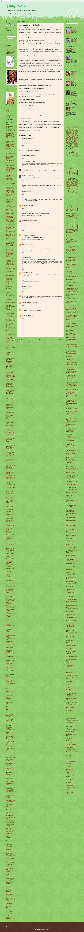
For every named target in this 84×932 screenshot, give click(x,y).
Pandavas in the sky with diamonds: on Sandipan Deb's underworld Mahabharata (71, 259)
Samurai (71, 191)
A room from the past (69, 783)
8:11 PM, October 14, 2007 (30, 191)
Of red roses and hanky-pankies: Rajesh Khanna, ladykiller (10, 340)
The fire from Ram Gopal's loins (9, 531)
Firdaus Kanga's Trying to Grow (71, 492)
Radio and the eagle (9, 804)
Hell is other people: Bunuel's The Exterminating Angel (9, 373)
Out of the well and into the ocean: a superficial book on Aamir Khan (71, 311)
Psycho (72, 183)
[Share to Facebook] (38, 130)
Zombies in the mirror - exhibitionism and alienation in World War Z (71, 255)
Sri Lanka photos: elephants (70, 721)
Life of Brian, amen (9, 670)
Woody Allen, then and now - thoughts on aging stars (10, 237)
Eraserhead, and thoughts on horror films (10, 625)
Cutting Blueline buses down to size (10, 784)
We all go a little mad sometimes (9, 416)
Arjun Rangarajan (25, 302)
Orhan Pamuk (71, 179)
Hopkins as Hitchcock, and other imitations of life (10, 235)
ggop (22, 205)
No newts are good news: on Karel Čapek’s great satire (71, 383)
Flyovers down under (9, 736)
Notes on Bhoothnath (9, 500)
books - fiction (70, 210)
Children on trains (9, 795)
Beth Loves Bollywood (10, 854)
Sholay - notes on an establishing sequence (10, 316)
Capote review (8, 614)
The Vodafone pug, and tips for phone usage (10, 789)
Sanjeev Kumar (68, 192)
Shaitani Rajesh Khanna (72, 193)
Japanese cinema (75, 156)
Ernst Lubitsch (74, 140)
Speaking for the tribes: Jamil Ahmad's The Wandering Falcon (71, 385)
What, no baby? (9, 833)
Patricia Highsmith (73, 181)
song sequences (69, 229)
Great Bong (8, 874)
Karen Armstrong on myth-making (71, 632)
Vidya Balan (76, 203)
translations (73, 230)
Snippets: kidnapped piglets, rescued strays (70, 380)
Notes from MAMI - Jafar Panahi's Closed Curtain (10, 160)
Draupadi (74, 138)
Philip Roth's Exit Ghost (70, 536)
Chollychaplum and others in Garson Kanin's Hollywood (71, 416)
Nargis (75, 171)
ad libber (23, 175)
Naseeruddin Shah (70, 172)
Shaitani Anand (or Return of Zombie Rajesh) (10, 264)
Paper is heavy (8, 809)
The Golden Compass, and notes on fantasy (10, 516)
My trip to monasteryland (70, 775)
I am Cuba (8, 292)
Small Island (68, 684)
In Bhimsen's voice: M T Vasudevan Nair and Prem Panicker (70, 453)
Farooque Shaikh (69, 141)
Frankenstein (68, 142)
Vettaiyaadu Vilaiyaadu (10, 568)
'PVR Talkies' (8, 728)
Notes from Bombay (69, 738)
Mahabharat (68, 164)
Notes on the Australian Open (71, 730)
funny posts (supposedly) (72, 218)
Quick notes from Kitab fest (70, 611)
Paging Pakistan (68, 485)
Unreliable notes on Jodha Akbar (9, 511)
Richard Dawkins (75, 187)
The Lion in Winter (9, 533)
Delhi (73, 135)
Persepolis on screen (9, 497)
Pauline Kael (68, 182)
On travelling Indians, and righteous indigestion (70, 49)
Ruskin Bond (68, 189)
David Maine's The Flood (70, 673)
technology (75, 229)
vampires (71, 231)
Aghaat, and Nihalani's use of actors (10, 455)
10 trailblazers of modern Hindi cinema (10, 223)
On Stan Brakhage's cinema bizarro (9, 226)
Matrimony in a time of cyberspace (10, 716)
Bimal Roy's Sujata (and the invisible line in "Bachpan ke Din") (10, 214)
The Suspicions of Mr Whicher (71, 468)
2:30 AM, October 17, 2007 (30, 286)
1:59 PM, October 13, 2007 (28, 148)
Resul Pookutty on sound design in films (10, 228)
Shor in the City (8, 330)
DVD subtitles (8, 770)
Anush (23, 148)
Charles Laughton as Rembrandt (9, 441)
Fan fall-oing (68, 791)
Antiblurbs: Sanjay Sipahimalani (9, 851)
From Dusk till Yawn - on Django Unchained (10, 210)
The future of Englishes (70, 707)
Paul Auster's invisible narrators (71, 570)
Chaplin (67, 133)
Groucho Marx (75, 144)
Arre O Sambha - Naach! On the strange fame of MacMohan (10, 194)
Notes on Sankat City (9, 459)
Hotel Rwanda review (10, 649)
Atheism (70, 130)
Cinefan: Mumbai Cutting (10, 487)
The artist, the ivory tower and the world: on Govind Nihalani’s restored (74, 40)
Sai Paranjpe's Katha (9, 560)
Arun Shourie (72, 129)
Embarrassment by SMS (10, 772)
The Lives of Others (9, 482)
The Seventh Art (9, 911)
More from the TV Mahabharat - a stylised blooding (74, 30)
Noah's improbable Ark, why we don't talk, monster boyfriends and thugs (71, 413)
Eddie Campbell (68, 139)
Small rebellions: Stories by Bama (71, 582)
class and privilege (69, 214)
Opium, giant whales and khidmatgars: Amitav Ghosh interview (70, 511)
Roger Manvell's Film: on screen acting (10, 639)
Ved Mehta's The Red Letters (71, 697)
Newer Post (20, 339)
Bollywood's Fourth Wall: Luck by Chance (10, 473)
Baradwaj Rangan (9, 853)
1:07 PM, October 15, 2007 (32, 220)
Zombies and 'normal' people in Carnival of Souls (9, 405)
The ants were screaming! (10, 580)
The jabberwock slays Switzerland (10, 825)
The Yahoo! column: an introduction (10, 418)
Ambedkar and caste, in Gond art (71, 351)
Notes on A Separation (10, 271)
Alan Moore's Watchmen (70, 596)
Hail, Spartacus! (9, 629)
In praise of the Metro (9, 727)
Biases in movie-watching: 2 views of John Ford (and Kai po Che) (10, 168)
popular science (68, 225)
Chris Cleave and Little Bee (70, 477)
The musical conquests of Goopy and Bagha (10, 359)
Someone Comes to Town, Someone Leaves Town (70, 592)
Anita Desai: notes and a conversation (70, 540)
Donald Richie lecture (10, 646)
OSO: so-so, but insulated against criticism (10, 523)
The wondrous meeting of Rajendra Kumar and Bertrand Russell (10, 319)
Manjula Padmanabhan (72, 166)
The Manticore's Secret (70, 636)
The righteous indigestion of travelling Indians (10, 801)
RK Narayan (72, 184)
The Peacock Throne (69, 569)
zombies (72, 232)
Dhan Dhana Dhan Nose (10, 513)
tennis (67, 230)
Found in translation (69, 239)
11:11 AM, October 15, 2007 (28, 211)
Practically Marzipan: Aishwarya (9, 891)
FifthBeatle (23, 315)
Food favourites (68, 755)
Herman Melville (68, 147)
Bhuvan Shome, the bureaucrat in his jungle (10, 173)
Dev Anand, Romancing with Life (71, 548)
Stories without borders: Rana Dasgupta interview (71, 694)
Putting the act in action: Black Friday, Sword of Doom (10, 284)
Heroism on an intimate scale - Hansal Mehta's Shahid (10, 157)
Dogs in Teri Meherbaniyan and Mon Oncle (10, 393)
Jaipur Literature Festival (71, 155)
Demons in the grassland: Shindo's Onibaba (10, 439)
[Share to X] (37, 130)
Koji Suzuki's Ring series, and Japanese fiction (71, 542)
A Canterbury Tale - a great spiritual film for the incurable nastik (10, 253)
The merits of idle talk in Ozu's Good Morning (10, 384)
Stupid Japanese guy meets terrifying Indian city (70, 319)
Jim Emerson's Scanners (10, 879)
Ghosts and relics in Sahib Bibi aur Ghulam (10, 294)
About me (10, 14)
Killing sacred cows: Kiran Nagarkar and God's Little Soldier (71, 617)
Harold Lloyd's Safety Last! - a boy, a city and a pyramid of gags (10, 134)
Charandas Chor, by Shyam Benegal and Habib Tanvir (9, 152)
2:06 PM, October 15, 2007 (28, 244)
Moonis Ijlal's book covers (70, 581)
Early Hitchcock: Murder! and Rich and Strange (10, 470)
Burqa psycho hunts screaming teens (9, 489)
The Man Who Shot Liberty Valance (9, 587)
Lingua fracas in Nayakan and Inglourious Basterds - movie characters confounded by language (10, 145)
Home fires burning (9, 714)
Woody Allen (75, 206)
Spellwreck (68, 758)
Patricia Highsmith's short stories (71, 550)
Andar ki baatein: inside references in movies (10, 273)
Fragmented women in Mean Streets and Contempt (10, 361)
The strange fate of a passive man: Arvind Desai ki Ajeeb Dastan (10, 250)
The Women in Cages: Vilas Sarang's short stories (70, 594)
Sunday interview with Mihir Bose (71, 695)
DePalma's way (8, 666)
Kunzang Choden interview (70, 681)
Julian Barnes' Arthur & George (71, 645)
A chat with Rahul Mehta (70, 440)
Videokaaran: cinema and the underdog (10, 288)
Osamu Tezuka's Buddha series (71, 573)
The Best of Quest (69, 356)
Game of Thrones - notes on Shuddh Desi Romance (10, 163)
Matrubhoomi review (9, 647)
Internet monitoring (9, 826)
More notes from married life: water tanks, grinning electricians (10, 712)
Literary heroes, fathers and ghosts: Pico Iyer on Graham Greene (70, 331)
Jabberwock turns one (69, 763)
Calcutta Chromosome (10, 858)
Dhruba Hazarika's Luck (70, 455)
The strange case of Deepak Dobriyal (9, 171)
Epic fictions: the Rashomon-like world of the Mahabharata (71, 376)
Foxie (75, 141)
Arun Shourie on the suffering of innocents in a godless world (71, 363)
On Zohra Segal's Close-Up (70, 429)
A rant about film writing (10, 761)
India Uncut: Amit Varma (10, 878)
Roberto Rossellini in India (70, 517)
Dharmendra (73, 136)
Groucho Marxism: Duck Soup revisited (10, 605)
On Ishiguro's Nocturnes (70, 472)
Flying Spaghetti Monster (42, 124)
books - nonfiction (72, 212)
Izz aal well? (8, 430)
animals (73, 208)
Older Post (61, 339)
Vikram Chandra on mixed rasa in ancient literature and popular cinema (71, 245)
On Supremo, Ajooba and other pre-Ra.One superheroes (10, 303)
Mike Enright (8, 886)
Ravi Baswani (68, 187)
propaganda (75, 225)
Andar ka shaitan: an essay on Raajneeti (9, 402)
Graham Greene (69, 144)
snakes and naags (74, 228)
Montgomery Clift (69, 171)
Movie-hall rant (8, 812)
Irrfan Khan (76, 153)
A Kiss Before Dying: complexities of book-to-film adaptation (71, 372)
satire (75, 226)
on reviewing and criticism (71, 223)
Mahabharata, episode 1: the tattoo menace (73, 82)
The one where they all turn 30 (71, 778)
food (72, 217)
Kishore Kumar (73, 161)
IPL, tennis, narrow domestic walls (71, 719)
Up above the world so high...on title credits (10, 329)
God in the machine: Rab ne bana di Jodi (10, 478)
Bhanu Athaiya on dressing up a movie (9, 427)
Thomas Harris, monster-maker (71, 620)
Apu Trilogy (72, 128)
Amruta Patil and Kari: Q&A (70, 529)
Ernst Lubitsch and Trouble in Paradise (9, 480)
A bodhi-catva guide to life (70, 273)
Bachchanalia (8, 637)
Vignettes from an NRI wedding (71, 748)
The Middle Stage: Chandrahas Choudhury (10, 909)
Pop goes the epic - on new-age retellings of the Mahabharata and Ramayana (71, 241)
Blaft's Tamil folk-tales (69, 476)
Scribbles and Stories (9, 898)
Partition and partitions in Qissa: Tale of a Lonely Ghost (10, 148)
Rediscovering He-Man (70, 747)
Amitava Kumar (8, 849)
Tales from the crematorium (70, 718)
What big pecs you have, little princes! (10, 703)
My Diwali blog (68, 782)
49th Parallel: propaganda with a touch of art (10, 306)
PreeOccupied (8, 893)
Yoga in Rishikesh (69, 726)
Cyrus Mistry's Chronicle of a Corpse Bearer (70, 304)
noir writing (76, 222)
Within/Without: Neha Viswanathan (9, 918)
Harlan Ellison (71, 146)
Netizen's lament (69, 759)
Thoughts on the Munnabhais (9, 575)
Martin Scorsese (75, 168)
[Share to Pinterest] (39, 130)
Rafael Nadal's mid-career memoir (71, 360)
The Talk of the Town (9, 514)
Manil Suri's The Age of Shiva (71, 535)
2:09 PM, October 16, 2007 (28, 272)
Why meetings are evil (10, 767)
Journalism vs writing (69, 773)
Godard (73, 142)
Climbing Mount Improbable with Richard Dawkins (71, 503)
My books (17, 14)
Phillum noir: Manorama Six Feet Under (10, 519)
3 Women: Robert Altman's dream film (9, 388)
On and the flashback (73, 91)
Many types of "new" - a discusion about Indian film (10, 217)
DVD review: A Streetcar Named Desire (10, 502)
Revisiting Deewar (9, 661)
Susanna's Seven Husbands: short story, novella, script (71, 378)
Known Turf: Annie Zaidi (10, 881)
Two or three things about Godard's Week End (10, 446)
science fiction (68, 227)
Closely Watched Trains (10, 544)
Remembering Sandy (69, 785)
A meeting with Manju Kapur (70, 506)
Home (40, 339)
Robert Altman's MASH (10, 656)
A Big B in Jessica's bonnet (70, 566)
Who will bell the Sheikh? (10, 763)
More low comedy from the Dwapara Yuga (10, 700)
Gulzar (68, 145)
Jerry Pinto (69, 157)
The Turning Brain (9, 619)
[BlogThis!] (35, 130)
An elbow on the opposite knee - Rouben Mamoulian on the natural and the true (10, 184)
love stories (75, 220)
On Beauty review (69, 648)
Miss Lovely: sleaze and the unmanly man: (10, 139)
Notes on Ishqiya (9, 429)
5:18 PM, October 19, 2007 (28, 295)
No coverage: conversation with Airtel (10, 820)
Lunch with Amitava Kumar (70, 563)
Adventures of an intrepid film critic (71, 285)
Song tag (67, 772)
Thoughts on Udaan (9, 398)
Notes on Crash (9, 620)
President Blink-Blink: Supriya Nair (9, 895)
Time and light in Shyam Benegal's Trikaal (10, 230)
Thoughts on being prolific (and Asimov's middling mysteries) (71, 353)
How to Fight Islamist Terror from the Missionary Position (71, 309)
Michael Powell (75, 169)
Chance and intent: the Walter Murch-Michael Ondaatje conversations (10, 220)
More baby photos (9, 721)
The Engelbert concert (69, 770)
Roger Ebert (69, 188)
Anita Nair (71, 127)
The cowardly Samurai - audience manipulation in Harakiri (10, 376)
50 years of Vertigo (9, 493)
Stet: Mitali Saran (9, 902)
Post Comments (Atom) (26, 341)
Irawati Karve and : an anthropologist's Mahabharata (74, 108)
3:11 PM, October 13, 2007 (30, 161)
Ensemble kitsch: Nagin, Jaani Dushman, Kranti (10, 550)
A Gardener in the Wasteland (71, 335)
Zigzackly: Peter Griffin (10, 919)
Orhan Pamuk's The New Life (71, 579)
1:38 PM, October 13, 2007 (30, 138)
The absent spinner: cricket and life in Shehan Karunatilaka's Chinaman (72, 390)
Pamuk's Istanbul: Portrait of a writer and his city (71, 666)
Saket (67, 190)
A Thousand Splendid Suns (70, 562)
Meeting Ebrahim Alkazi (70, 733)
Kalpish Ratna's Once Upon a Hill (71, 290)
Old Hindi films (70, 178)
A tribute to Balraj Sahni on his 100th (10, 202)
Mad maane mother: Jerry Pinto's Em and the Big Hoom (71, 297)
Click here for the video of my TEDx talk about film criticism (10, 110)
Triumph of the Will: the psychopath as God (10, 386)
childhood (74, 213)
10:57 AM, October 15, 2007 (28, 205)
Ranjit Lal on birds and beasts (71, 499)
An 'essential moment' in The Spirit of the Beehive (10, 343)
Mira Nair (74, 170)
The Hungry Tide (69, 685)
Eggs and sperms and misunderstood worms (69, 431)
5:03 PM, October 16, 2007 (30, 280)
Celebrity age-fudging (10, 802)
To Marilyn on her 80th (10, 596)
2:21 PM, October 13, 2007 (30, 155)
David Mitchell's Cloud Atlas (70, 704)
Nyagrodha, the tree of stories (71, 597)
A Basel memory (68, 766)
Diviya (23, 272)
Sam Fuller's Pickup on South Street (10, 461)
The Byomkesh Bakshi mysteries (71, 601)
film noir (68, 217)
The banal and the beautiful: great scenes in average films (10, 333)
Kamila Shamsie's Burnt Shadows (71, 489)
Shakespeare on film (9, 669)
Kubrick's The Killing (9, 474)
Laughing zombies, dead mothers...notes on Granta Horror (71, 334)
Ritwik (23, 295)
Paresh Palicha (8, 887)
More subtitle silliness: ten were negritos (10, 760)
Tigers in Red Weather (69, 640)
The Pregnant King (69, 527)
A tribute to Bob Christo (10, 352)
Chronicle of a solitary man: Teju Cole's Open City (71, 345)
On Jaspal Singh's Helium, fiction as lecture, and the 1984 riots (71, 250)
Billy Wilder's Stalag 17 (10, 434)
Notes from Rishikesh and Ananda (71, 744)
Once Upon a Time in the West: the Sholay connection (10, 681)
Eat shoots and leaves (10, 829)
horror (76, 219)
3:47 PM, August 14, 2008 (30, 315)
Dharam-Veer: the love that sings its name (10, 592)
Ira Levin (71, 153)
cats (69, 213)
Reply (23, 145)
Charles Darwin (71, 133)
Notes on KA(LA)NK (9, 584)
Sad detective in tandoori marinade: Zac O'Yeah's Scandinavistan (70, 393)
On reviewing (68, 788)
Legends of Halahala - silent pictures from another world (70, 262)
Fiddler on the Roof (9, 572)
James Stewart (68, 156)
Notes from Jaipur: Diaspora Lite (71, 481)
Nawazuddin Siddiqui (69, 173)
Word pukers (8, 828)
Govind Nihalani (75, 143)
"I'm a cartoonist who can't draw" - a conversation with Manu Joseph (72, 289)
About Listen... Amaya (10, 211)
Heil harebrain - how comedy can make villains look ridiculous (10, 205)
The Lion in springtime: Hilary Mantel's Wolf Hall (71, 467)
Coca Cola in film (9, 286)
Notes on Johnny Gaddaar (9, 529)
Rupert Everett (75, 188)
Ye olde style (68, 789)
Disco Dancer (69, 138)
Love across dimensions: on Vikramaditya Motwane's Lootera (10, 178)
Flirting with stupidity (9, 813)
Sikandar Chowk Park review (71, 649)
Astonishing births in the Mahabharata (70, 740)
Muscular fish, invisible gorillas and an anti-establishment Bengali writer (72, 409)
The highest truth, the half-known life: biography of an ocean (71, 387)
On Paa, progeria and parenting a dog (10, 720)
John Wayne (68, 158)
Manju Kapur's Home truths (70, 607)
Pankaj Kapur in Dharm (10, 509)
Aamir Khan (68, 120)
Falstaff (23, 169)
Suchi (23, 244)
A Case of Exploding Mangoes (71, 505)
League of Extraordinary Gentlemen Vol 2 (70, 653)
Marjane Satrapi (68, 168)
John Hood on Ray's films (70, 518)
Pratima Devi (68, 183)
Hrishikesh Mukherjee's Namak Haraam (10, 391)
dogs (73, 215)
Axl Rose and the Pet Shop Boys (71, 736)
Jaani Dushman (75, 154)
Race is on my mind (9, 507)
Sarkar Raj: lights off (9, 498)
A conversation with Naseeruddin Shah (9, 425)
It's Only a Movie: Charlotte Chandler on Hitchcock (70, 626)
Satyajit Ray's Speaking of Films (71, 656)
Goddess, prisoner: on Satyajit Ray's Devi (10, 266)
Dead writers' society (69, 275)
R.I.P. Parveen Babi (9, 667)
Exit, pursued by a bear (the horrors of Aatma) (10, 207)
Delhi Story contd (9, 734)
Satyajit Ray (75, 192)
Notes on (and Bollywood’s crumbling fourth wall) (74, 73)
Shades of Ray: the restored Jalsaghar (9, 311)
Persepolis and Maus (69, 710)
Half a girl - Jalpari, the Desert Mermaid (10, 243)
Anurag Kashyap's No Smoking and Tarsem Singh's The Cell (10, 526)
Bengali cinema (69, 131)
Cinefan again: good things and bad (9, 816)
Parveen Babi (72, 180)
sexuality (67, 228)
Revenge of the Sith (9, 655)
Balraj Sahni (76, 130)
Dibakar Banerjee (69, 137)
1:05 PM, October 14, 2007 (30, 184)
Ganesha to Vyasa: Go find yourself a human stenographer (10, 697)
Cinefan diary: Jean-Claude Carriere (9, 590)
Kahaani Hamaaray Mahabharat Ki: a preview (10, 691)
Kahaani (73, 158)
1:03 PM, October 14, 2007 (29, 175)
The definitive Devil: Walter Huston (9, 457)
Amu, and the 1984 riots (10, 674)
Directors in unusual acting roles (9, 324)
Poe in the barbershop (69, 779)
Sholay (75, 194)
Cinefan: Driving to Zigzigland (9, 538)
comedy (76, 214)
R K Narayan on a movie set (70, 359)
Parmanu (7, 889)
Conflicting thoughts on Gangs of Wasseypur (10, 245)
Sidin (22, 211)
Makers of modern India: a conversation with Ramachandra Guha (71, 403)
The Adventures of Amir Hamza (71, 520)
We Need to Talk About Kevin (71, 651)
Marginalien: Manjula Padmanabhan (9, 883)
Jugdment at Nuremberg (10, 548)
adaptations (68, 208)
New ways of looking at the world (71, 722)
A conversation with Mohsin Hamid (71, 560)
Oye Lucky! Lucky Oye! (10, 476)
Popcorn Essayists (74, 182)
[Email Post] (32, 130)
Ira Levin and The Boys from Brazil (71, 538)
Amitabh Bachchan (69, 124)
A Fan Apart (8, 842)
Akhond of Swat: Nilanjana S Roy (9, 846)
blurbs (75, 209)
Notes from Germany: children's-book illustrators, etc (71, 470)
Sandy (75, 191)
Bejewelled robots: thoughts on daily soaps (10, 791)
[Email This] (34, 130)
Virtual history (8, 664)
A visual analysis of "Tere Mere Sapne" (10, 129)
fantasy (71, 216)
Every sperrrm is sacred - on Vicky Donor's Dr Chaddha (10, 276)
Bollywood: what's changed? (9, 651)
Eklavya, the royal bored (10, 553)
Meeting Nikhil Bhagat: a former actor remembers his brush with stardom (10, 191)
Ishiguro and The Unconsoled (71, 706)
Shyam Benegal (68, 195)
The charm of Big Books (70, 672)
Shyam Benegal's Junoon (10, 564)
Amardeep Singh (9, 848)
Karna (72, 159)
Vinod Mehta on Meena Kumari (71, 257)
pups (66, 226)
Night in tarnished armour (10, 683)
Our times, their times (69, 745)
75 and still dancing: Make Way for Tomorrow (10, 258)
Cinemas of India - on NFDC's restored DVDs (10, 232)
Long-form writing (26, 14)
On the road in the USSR (70, 544)
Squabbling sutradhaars (10, 695)
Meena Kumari (69, 169)
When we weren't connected (9, 837)
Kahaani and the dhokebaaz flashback (9, 279)
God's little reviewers (69, 750)
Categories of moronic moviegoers (10, 793)
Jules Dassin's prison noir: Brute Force (9, 436)
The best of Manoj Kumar (70, 731)
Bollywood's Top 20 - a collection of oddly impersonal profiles (72, 326)
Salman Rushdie (72, 190)
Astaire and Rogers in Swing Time (10, 521)
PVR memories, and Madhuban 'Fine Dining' (10, 746)
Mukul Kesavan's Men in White (71, 557)
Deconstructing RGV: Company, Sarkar (9, 627)
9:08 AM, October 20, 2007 (32, 302)
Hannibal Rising (68, 572)
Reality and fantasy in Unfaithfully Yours (10, 448)
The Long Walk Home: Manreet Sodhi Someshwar (10, 906)
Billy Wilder (76, 131)
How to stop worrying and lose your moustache (10, 379)
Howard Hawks (74, 148)
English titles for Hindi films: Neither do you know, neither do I (71, 100)
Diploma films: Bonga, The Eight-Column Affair (10, 468)
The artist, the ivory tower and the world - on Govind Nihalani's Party (10, 269)
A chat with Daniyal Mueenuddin (71, 484)
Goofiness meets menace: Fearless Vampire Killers (9, 562)
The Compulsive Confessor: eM (9, 904)
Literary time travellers (69, 237)
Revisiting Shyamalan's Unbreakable (10, 582)
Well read (67, 682)
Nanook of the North (9, 558)
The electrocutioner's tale (70, 459)
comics (69, 215)
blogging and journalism (69, 209)
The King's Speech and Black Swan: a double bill (10, 350)
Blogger (47, 929)
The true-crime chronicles (70, 279)
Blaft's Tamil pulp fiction (70, 434)
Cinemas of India (68, 135)
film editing (76, 216)
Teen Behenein (8, 300)
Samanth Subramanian (10, 896)
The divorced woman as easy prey (71, 65)
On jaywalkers (8, 779)
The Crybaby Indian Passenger (9, 797)
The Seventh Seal (9, 663)
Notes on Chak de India (10, 534)
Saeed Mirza (74, 189)
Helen (76, 146)
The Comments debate (70, 769)
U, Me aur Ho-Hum (9, 506)
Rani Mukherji (74, 186)
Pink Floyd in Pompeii (10, 660)
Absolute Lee (8, 844)
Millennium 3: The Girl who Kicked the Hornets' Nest (71, 458)
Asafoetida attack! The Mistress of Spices (10, 603)
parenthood (74, 224)
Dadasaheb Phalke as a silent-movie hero (10, 321)
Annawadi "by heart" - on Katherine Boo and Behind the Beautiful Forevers (72, 316)
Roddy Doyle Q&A (69, 444)
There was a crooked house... (71, 461)
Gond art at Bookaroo (69, 495)
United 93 (8, 576)
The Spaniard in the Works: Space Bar (9, 913)
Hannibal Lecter (72, 145)
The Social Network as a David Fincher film (10, 366)
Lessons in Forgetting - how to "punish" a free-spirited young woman (10, 188)
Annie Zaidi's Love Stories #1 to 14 (72, 276)
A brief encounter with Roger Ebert (10, 200)
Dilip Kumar (76, 137)
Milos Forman (69, 170)
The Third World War (69, 586)
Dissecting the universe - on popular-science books (70, 292)
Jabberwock (16, 6)
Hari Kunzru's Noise (69, 655)
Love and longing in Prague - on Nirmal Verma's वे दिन (71, 247)
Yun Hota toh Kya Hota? (10, 585)
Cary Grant (74, 132)
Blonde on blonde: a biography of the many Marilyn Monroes (71, 281)
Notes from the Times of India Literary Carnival (71, 340)
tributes (67, 231)
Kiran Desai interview (69, 624)
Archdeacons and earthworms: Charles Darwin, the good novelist (71, 401)
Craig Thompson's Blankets (70, 559)
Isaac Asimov (69, 154)
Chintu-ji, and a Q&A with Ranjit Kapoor (10, 453)
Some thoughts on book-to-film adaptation (10, 290)
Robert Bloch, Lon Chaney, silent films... (9, 672)
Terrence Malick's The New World (10, 610)
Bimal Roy (69, 132)
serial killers (75, 227)
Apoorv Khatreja (24, 220)
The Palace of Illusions (70, 524)
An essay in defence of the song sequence (10, 154)
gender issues (69, 219)
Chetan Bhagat (73, 134)
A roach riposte (68, 786)
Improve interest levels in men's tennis (10, 806)
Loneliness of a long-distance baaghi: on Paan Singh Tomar (10, 261)
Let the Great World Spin (70, 420)
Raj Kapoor (72, 185)
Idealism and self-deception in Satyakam (10, 338)
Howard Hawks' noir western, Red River (9, 336)
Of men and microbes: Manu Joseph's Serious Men (70, 436)
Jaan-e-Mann (8, 571)
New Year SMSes (9, 778)
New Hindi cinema (72, 174)
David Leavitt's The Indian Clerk (71, 547)
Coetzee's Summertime (70, 462)
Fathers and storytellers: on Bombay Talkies (10, 197)
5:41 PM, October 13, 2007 (29, 169)
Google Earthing (9, 740)
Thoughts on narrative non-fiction (71, 411)
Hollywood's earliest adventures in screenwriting (9, 297)
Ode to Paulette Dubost (10, 299)
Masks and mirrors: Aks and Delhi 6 (10, 309)
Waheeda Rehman (74, 205)
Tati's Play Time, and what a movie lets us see (10, 433)
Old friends (68, 776)
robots (71, 226)
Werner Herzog (69, 206)
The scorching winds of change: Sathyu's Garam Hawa (10, 413)
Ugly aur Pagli (8, 483)
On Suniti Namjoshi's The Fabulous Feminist (70, 272)
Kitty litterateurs (68, 687)
